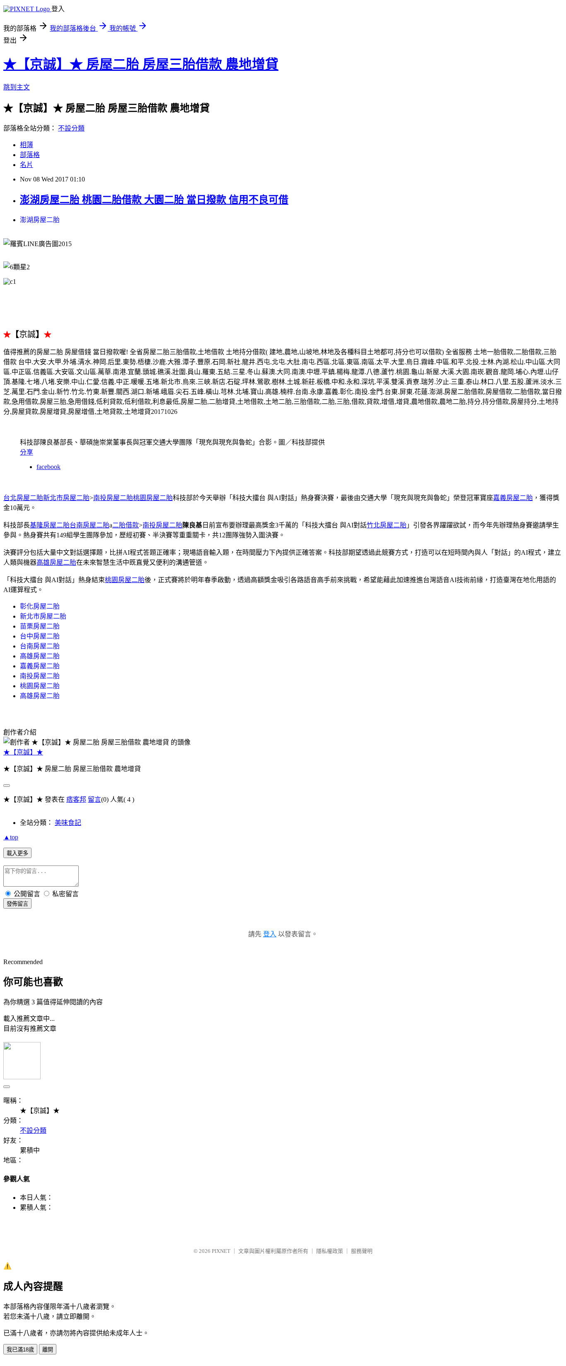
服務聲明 (361, 1251)
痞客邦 (76, 799)
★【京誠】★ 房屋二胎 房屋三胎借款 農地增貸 (140, 64)
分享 (26, 452)
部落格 (30, 154)
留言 (94, 799)
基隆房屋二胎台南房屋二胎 (69, 525)
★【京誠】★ (23, 752)
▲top (10, 837)
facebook (48, 466)
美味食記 (68, 822)
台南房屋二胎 (40, 646)
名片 (26, 164)
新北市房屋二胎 (43, 616)
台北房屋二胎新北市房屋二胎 (46, 497)
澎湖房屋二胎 (40, 219)
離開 (47, 1350)
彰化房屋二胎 (40, 606)
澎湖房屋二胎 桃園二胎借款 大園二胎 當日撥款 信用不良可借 (154, 199)
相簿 (26, 144)
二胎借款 (125, 525)
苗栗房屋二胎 (40, 626)
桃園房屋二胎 (153, 497)
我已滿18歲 (20, 1350)
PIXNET (221, 1251)
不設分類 (71, 128)
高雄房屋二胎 (56, 562)
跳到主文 (16, 87)
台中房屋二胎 (40, 636)
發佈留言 (17, 904)
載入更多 (17, 853)
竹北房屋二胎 (386, 525)
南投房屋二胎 (113, 497)
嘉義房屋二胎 (513, 497)
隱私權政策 (329, 1251)
